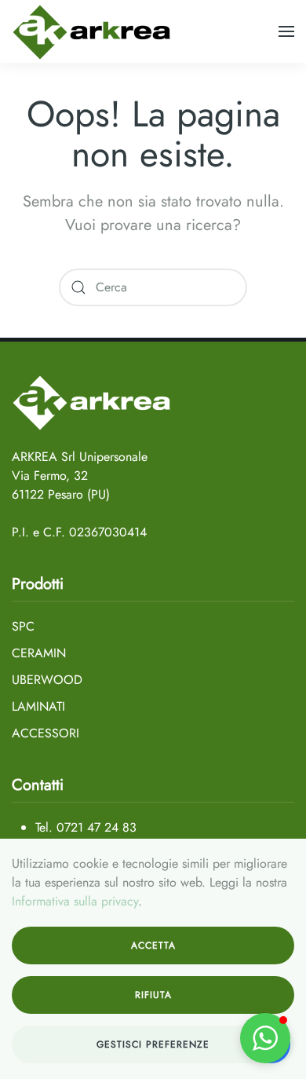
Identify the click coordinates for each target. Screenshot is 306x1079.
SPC (23, 626)
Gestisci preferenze (153, 1044)
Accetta (153, 945)
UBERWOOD (47, 680)
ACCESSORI (45, 733)
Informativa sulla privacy (75, 901)
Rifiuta (153, 995)
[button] (286, 31)
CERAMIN (39, 653)
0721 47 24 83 (96, 827)
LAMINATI (38, 706)
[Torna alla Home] (92, 31)
